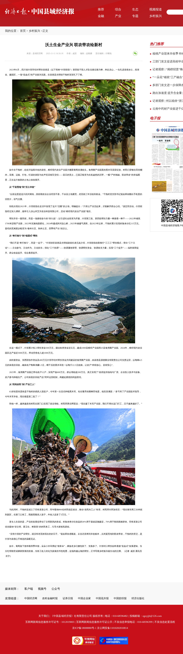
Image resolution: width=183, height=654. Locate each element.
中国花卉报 (102, 598)
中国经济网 (30, 598)
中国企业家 (84, 598)
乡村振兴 (34, 30)
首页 (23, 30)
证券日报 (68, 598)
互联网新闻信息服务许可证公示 (94, 622)
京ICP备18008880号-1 (84, 628)
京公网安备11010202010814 (112, 628)
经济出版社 (138, 598)
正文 (45, 30)
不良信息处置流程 (164, 622)
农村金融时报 (50, 598)
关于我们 (43, 616)
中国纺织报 (120, 598)
